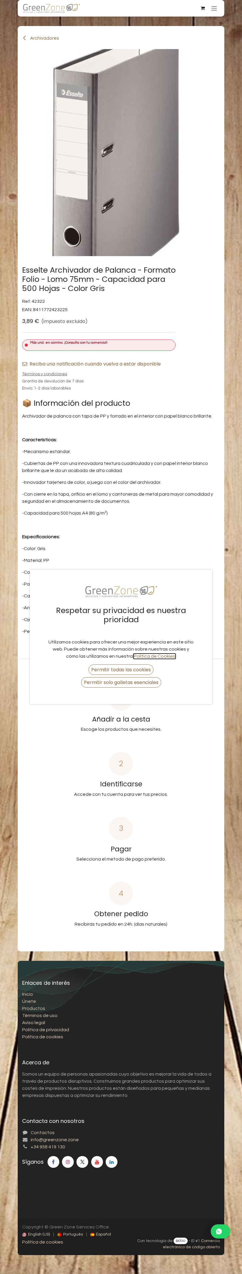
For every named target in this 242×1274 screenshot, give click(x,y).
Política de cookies (42, 1242)
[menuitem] (36, 1235)
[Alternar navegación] (214, 8)
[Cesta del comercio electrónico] (202, 8)
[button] (121, 670)
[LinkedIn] (111, 1162)
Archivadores (44, 38)
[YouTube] (97, 1162)
